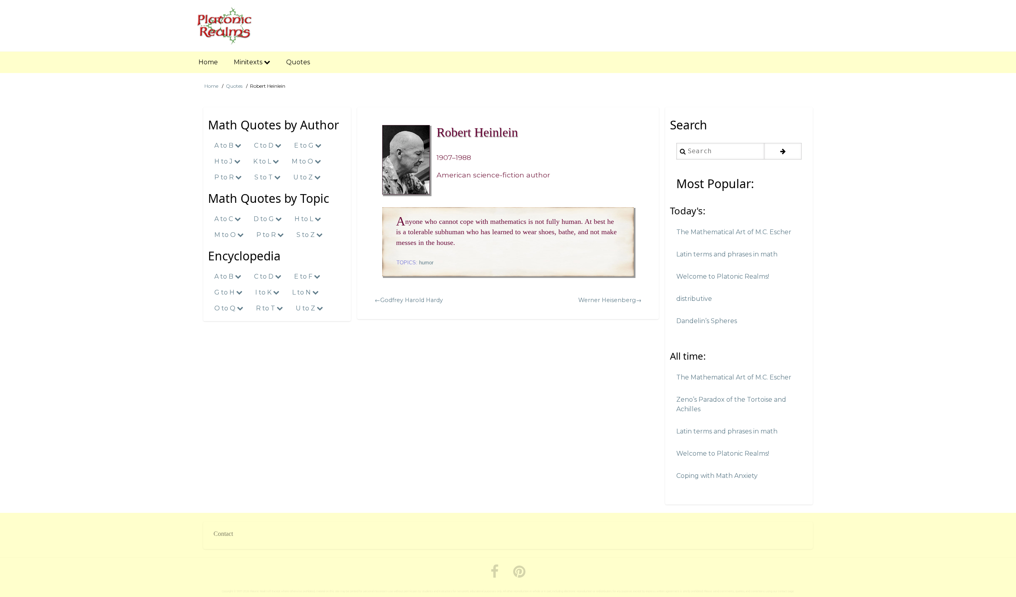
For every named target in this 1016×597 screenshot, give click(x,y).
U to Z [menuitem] (303, 177)
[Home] (224, 26)
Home (211, 86)
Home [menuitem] (208, 62)
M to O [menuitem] (303, 161)
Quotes (234, 86)
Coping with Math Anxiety (717, 476)
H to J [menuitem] (224, 161)
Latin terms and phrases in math (726, 254)
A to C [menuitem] (224, 219)
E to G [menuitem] (304, 145)
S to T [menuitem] (264, 177)
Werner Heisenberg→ (609, 300)
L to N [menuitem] (302, 292)
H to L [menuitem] (304, 219)
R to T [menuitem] (266, 308)
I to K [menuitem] (264, 292)
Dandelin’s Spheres (706, 321)
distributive (694, 298)
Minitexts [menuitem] (249, 62)
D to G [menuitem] (264, 219)
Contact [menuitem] (223, 533)
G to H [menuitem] (225, 292)
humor (426, 263)
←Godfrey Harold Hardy (409, 300)
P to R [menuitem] (224, 177)
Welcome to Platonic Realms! (722, 276)
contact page (786, 591)
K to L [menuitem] (263, 161)
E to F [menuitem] (304, 276)
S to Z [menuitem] (306, 235)
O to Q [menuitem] (225, 308)
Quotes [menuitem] (298, 62)
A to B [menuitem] (224, 145)
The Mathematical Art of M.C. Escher (733, 232)
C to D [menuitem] (264, 145)
